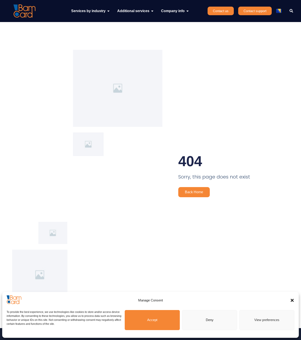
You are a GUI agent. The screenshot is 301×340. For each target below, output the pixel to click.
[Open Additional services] (152, 11)
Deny (210, 320)
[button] (292, 300)
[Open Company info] (187, 11)
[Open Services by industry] (108, 11)
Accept (152, 320)
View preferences (266, 320)
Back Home (194, 192)
